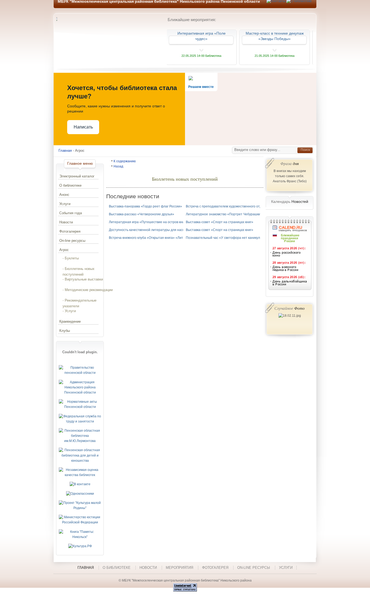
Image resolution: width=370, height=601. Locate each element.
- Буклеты (71, 258)
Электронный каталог (77, 176)
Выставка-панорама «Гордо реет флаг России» (145, 206)
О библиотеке (70, 185)
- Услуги (69, 311)
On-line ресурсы (72, 241)
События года (70, 213)
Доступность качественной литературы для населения (151, 230)
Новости (66, 222)
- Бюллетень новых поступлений (79, 270)
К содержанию (124, 161)
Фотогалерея (69, 231)
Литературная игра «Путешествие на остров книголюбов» (154, 222)
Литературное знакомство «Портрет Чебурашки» (224, 214)
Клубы (64, 331)
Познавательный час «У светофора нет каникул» (224, 238)
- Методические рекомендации (88, 290)
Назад (118, 166)
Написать (83, 127)
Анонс (64, 195)
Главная (65, 150)
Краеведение (70, 321)
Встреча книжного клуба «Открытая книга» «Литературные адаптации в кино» (169, 238)
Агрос (64, 250)
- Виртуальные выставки (83, 279)
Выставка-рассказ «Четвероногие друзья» (141, 214)
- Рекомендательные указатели (79, 301)
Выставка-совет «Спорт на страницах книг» (219, 222)
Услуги (64, 204)
